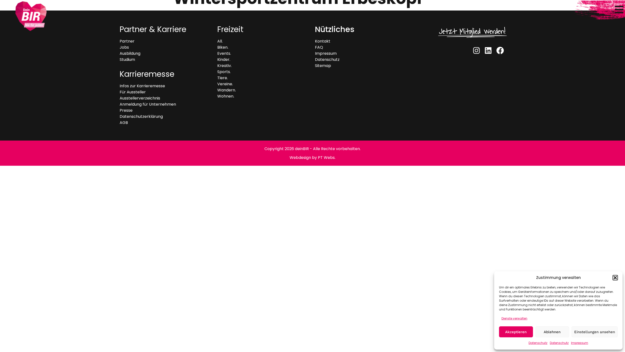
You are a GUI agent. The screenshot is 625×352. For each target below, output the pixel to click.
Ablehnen (552, 332)
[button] (615, 277)
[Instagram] (476, 50)
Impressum (579, 343)
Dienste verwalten (514, 318)
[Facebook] (500, 50)
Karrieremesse (147, 73)
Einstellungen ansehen (594, 332)
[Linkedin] (488, 50)
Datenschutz (538, 343)
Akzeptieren (516, 332)
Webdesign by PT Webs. (312, 157)
